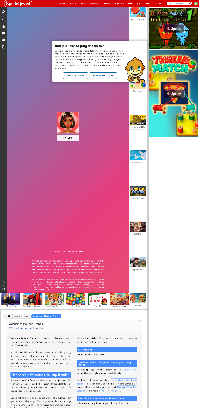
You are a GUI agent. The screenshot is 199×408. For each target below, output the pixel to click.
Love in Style (130, 369)
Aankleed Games (22, 316)
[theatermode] (3, 283)
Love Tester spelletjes (109, 390)
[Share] (3, 19)
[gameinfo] (3, 40)
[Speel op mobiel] (3, 47)
